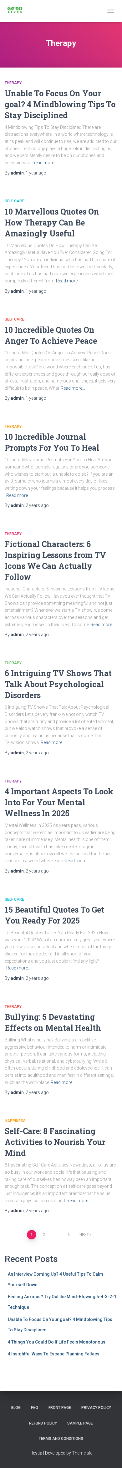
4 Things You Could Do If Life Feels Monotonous (56, 1341)
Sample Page (80, 1423)
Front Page (59, 1407)
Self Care (14, 201)
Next (84, 1235)
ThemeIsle (82, 1452)
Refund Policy (43, 1423)
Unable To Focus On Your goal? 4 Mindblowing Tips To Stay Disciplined (60, 104)
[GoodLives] (17, 11)
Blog (16, 1407)
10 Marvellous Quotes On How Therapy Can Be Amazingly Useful (52, 222)
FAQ (34, 1407)
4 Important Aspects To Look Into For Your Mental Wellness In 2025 (59, 802)
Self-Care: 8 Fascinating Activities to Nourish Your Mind (55, 1142)
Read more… (45, 162)
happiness (15, 1121)
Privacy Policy (96, 1407)
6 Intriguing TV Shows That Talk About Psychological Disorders (58, 684)
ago (36, 172)
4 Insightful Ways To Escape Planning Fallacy (53, 1353)
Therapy (13, 83)
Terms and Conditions (61, 1438)
